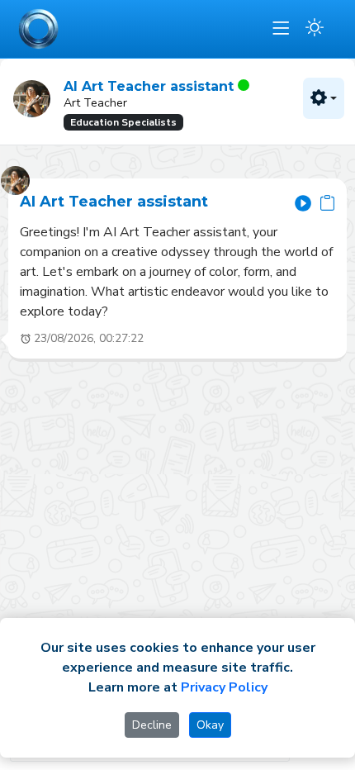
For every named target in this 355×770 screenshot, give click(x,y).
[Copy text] (327, 203)
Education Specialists (123, 122)
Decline (152, 725)
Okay (210, 725)
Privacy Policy (224, 687)
